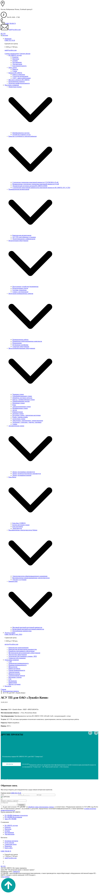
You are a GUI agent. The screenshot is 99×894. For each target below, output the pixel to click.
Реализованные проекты (17, 81)
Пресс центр (13, 67)
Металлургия (13, 667)
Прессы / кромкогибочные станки (23, 399)
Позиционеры (17, 343)
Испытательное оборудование (18, 240)
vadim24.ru (16, 871)
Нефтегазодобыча (14, 668)
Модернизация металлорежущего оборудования (24, 653)
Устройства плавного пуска (21, 134)
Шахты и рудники (14, 684)
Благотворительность (19, 66)
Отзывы (15, 60)
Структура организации (20, 76)
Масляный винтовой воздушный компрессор (27, 627)
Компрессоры (13, 581)
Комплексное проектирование (19, 647)
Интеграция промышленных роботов (21, 293)
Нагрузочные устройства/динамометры (25, 286)
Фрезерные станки (18, 403)
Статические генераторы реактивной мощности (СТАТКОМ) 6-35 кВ (35, 182)
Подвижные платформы (20, 345)
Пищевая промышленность (17, 665)
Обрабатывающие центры (21, 401)
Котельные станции (15, 677)
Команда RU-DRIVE (15, 73)
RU (2, 33)
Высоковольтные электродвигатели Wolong (23, 530)
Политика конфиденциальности (19, 83)
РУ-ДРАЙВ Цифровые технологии (16, 815)
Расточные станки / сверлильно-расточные (26, 415)
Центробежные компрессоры (22, 631)
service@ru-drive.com (11, 644)
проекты (9, 764)
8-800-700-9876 (13, 634)
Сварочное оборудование (20, 346)
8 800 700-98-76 (10, 23)
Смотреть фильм (24, 53)
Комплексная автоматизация (21, 235)
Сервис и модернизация (20, 292)
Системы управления (19, 290)
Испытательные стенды (20, 288)
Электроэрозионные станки (21, 406)
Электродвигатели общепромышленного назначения (29, 576)
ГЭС (10, 679)
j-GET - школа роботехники (21, 78)
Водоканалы (13, 681)
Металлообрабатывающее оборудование (22, 348)
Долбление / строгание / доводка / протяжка (26, 422)
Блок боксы (12, 477)
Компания (8, 38)
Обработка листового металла (22, 398)
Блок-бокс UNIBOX (19, 523)
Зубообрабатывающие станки (22, 396)
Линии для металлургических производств (26, 473)
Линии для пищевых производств (23, 472)
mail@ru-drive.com (15, 29)
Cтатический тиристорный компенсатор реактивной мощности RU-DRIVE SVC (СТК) (41, 187)
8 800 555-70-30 (10, 40)
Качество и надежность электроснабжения (23, 136)
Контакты (8, 686)
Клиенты (15, 57)
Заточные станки (18, 413)
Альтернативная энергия (17, 675)
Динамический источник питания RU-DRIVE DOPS (29, 186)
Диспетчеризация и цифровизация (23, 239)
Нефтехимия (13, 682)
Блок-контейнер (17, 526)
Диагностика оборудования (18, 654)
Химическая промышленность (19, 663)
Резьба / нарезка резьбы (20, 417)
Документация (17, 64)
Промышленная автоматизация (19, 189)
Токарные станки (18, 394)
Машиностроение (14, 674)
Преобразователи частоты (20, 133)
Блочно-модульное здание (20, 525)
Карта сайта (8, 848)
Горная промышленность (17, 670)
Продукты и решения (12, 85)
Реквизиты (8, 846)
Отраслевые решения (12, 660)
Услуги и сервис (10, 632)
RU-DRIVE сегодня (15, 55)
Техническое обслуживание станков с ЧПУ (23, 656)
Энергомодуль (17, 528)
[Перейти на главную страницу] (4, 35)
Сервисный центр (11, 844)
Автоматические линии (16, 426)
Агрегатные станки (18, 419)
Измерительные (17, 412)
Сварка (14, 424)
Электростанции (14, 672)
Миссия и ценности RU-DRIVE (19, 80)
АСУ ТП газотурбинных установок (24, 237)
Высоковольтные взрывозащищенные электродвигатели (31, 578)
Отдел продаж (9, 842)
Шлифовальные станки (20, 408)
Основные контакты (11, 841)
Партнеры (15, 59)
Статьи (14, 71)
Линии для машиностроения (21, 475)
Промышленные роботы (20, 339)
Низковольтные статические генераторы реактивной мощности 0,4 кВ (35, 184)
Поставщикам (17, 62)
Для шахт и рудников (19, 579)
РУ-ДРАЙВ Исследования (13, 817)
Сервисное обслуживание (17, 658)
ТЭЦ (10, 661)
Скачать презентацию (12, 53)
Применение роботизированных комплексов (27, 341)
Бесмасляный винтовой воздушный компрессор (28, 629)
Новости (15, 69)
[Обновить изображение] (1, 799)
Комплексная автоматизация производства (23, 649)
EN (4, 33)
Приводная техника (15, 87)
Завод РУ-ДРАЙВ (10, 819)
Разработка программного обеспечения (21, 651)
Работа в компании (18, 74)
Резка (14, 405)
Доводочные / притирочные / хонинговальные (27, 420)
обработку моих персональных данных (41, 807)
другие (14, 410)
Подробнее (6, 780)
